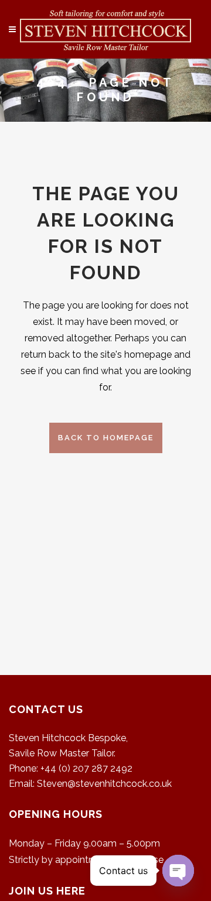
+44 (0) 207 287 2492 (86, 768)
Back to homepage (106, 437)
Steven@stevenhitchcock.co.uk (104, 783)
